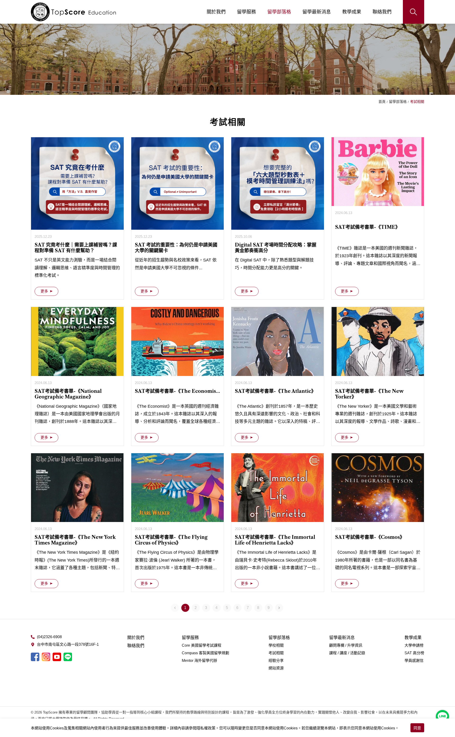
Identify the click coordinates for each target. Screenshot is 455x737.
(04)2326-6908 (49, 637)
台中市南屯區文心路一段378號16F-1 (68, 644)
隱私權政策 (205, 728)
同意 (417, 728)
